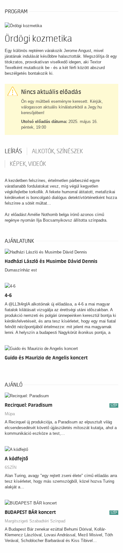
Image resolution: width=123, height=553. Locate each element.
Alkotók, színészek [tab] (57, 151)
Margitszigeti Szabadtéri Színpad (35, 521)
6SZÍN (10, 467)
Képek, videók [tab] (28, 163)
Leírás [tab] (13, 151)
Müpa (10, 413)
